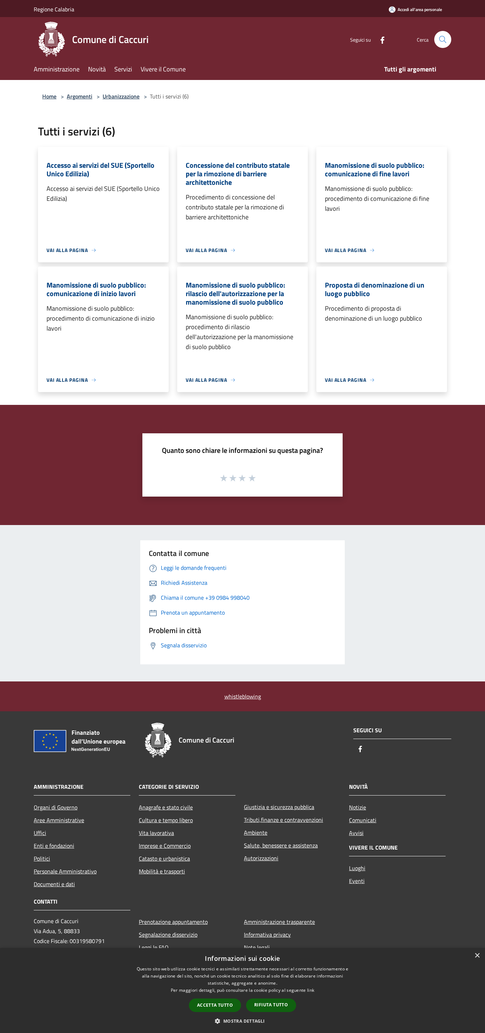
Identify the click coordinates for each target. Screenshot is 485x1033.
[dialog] (242, 990)
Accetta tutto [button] (215, 1005)
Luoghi (357, 868)
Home (49, 96)
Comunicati (362, 820)
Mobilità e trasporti (162, 871)
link (310, 990)
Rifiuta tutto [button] (271, 1005)
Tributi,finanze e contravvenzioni (283, 819)
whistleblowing (242, 696)
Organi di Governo (55, 807)
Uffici (40, 833)
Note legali (257, 947)
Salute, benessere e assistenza (281, 845)
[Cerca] (442, 39)
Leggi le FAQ (154, 947)
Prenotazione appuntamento (173, 921)
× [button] (477, 955)
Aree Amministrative (59, 820)
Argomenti (79, 96)
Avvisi (356, 833)
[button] (242, 1020)
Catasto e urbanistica (164, 858)
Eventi (357, 881)
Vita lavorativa (156, 833)
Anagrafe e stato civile (166, 807)
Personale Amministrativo (65, 871)
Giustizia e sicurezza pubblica (279, 807)
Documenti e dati (54, 884)
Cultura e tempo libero (166, 820)
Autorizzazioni (261, 858)
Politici (42, 858)
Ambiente (255, 832)
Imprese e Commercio (165, 845)
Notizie (357, 807)
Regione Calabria (54, 9)
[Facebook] (379, 39)
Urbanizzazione (121, 96)
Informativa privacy (267, 934)
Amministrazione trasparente (279, 921)
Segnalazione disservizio (168, 934)
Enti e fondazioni (54, 845)
